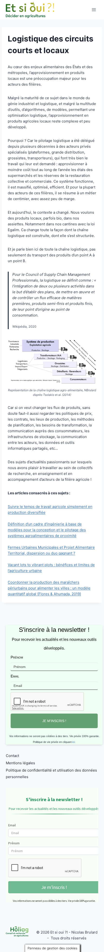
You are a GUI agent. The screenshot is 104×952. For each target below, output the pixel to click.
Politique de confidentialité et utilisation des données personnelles (51, 773)
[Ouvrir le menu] (93, 9)
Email (15, 676)
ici (73, 741)
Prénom (17, 657)
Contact (12, 755)
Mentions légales (20, 763)
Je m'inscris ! (54, 721)
